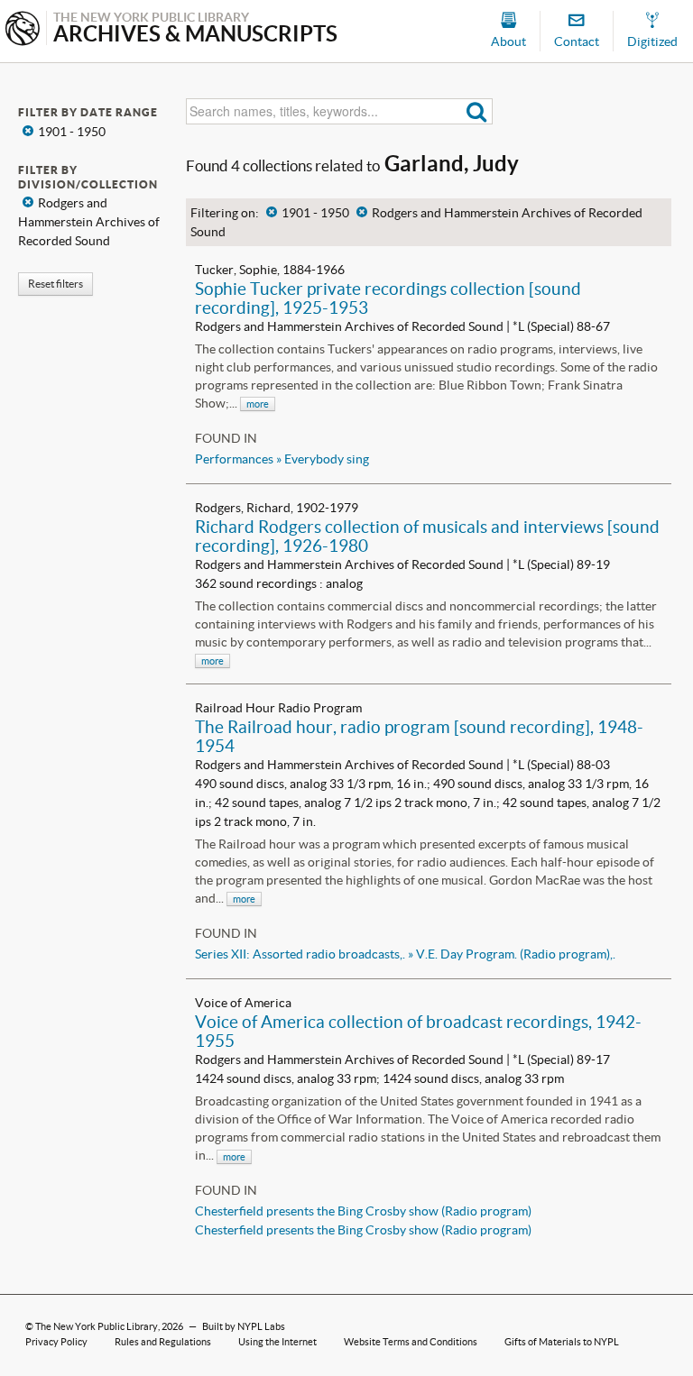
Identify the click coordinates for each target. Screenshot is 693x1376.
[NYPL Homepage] (22, 30)
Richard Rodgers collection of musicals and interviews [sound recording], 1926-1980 (427, 536)
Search (477, 111)
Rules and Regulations (163, 1341)
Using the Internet (277, 1341)
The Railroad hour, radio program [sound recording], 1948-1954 (419, 736)
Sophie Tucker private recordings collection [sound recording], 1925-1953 (388, 298)
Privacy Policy (56, 1341)
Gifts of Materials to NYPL (561, 1341)
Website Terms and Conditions (410, 1341)
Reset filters (55, 283)
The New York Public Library (96, 1326)
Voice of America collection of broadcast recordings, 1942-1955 (418, 1031)
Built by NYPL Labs (243, 1326)
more (257, 404)
